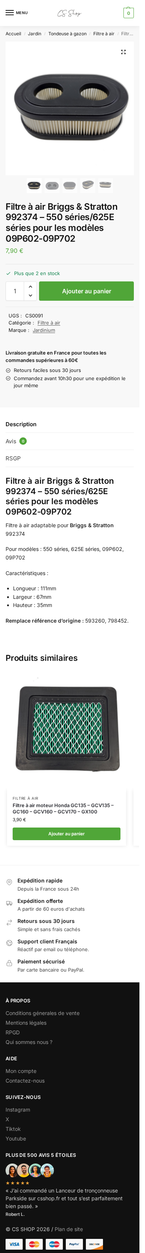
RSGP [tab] (13, 458)
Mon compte (21, 1071)
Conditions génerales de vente (43, 1013)
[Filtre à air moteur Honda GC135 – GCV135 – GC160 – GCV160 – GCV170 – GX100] (66, 730)
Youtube (16, 1138)
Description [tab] (21, 424)
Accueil (13, 33)
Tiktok (13, 1129)
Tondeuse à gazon (67, 33)
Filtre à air (104, 33)
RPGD (13, 1032)
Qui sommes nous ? (30, 1042)
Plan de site (69, 1229)
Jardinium (44, 330)
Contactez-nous (25, 1080)
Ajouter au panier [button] (66, 833)
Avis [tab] (15, 441)
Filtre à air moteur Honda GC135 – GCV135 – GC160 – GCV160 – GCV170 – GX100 (63, 808)
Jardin (34, 33)
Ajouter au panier (86, 291)
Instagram (18, 1109)
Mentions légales (26, 1022)
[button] (128, 13)
